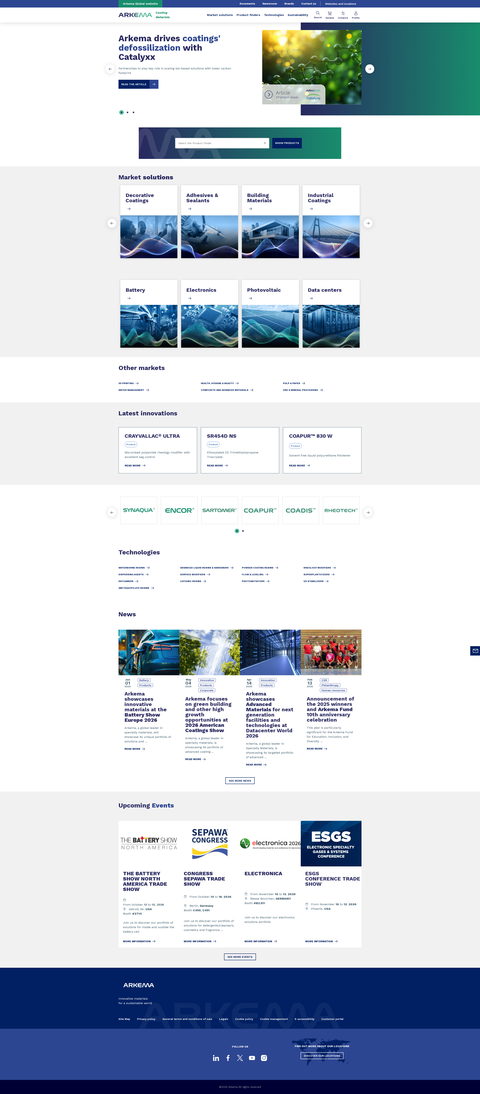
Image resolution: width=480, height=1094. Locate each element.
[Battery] (148, 314)
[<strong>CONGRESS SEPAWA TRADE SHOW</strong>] (209, 884)
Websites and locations (340, 3)
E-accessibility (304, 1018)
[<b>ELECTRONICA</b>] (270, 884)
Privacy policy (146, 1018)
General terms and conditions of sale (187, 1018)
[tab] (121, 112)
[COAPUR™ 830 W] (322, 450)
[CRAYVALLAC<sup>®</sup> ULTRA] (158, 450)
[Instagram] (264, 1058)
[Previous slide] (110, 68)
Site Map (124, 1018)
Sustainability (298, 15)
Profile (356, 18)
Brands (289, 3)
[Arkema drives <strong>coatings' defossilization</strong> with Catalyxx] (240, 64)
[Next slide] (369, 68)
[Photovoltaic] (270, 314)
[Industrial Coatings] (331, 221)
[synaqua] (139, 510)
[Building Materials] (270, 221)
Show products (287, 142)
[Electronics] (209, 314)
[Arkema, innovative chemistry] (138, 990)
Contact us (308, 3)
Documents (247, 3)
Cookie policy (244, 1018)
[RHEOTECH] (341, 510)
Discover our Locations (322, 1055)
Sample (330, 18)
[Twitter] (240, 1058)
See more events (240, 956)
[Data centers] (331, 314)
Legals (223, 1018)
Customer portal (332, 1018)
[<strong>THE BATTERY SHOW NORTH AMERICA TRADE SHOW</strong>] (148, 884)
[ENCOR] (179, 510)
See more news (240, 780)
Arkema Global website (140, 3)
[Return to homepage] (135, 15)
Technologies (274, 15)
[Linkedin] (216, 1058)
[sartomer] (220, 510)
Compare (343, 18)
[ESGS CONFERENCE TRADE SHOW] (331, 884)
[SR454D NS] (240, 450)
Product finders (248, 15)
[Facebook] (228, 1058)
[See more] (260, 510)
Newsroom (269, 3)
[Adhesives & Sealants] (209, 221)
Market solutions (220, 15)
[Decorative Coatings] (148, 221)
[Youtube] (252, 1058)
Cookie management (274, 1018)
